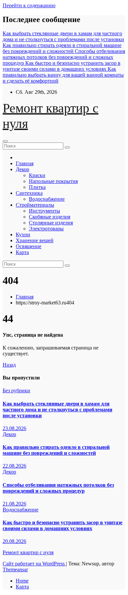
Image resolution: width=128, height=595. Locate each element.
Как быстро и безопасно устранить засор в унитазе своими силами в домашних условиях (62, 525)
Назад (9, 365)
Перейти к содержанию (29, 5)
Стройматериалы (35, 205)
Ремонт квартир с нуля (28, 552)
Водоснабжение (47, 199)
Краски (37, 175)
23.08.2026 (14, 428)
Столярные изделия (51, 222)
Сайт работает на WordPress (34, 563)
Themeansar (15, 569)
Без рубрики (16, 390)
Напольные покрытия (53, 181)
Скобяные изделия (49, 217)
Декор (22, 169)
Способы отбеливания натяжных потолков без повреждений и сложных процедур (58, 488)
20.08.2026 (14, 541)
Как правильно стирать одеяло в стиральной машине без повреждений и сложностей (56, 450)
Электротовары (46, 228)
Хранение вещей (34, 240)
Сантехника (29, 193)
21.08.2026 (14, 503)
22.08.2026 (14, 466)
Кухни (23, 234)
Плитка (37, 187)
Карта (22, 252)
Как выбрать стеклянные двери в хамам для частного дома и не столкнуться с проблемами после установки (57, 409)
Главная (24, 163)
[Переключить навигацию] (5, 141)
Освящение (28, 246)
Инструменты (44, 211)
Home (22, 580)
